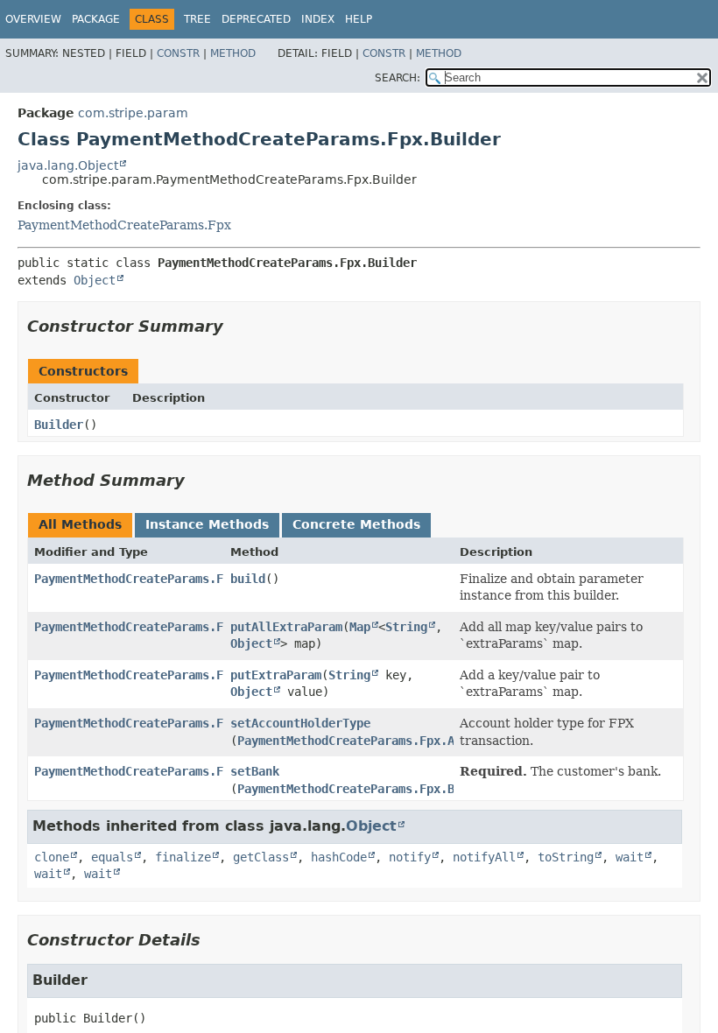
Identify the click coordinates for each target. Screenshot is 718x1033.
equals (112, 857)
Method (233, 53)
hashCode (339, 857)
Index (317, 19)
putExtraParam (275, 675)
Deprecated (256, 19)
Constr (178, 53)
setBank (254, 771)
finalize (183, 857)
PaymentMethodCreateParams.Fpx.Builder (163, 627)
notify (410, 857)
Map (359, 627)
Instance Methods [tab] (207, 524)
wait (630, 857)
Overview (33, 19)
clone (51, 857)
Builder (58, 425)
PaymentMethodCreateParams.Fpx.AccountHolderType (402, 741)
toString (566, 857)
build (247, 579)
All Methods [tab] (80, 524)
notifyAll (484, 857)
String (406, 627)
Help (358, 19)
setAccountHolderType (300, 723)
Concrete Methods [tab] (356, 524)
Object (95, 280)
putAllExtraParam (286, 627)
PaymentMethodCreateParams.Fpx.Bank (356, 789)
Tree (197, 19)
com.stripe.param (133, 113)
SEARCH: (397, 78)
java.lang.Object (68, 165)
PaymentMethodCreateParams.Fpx (124, 225)
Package (96, 19)
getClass (261, 857)
